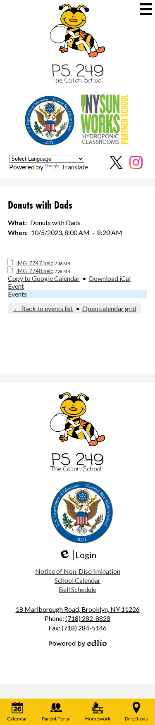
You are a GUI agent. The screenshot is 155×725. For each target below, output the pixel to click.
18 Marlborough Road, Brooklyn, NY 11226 (78, 609)
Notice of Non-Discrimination (77, 571)
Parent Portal (56, 718)
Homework (97, 718)
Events (17, 294)
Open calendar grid (109, 308)
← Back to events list (43, 308)
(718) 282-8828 (87, 618)
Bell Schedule (77, 589)
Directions (136, 718)
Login (77, 555)
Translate (74, 167)
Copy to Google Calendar (44, 278)
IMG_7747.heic (34, 263)
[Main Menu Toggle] (146, 9)
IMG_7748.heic (34, 271)
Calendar (17, 718)
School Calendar (77, 580)
